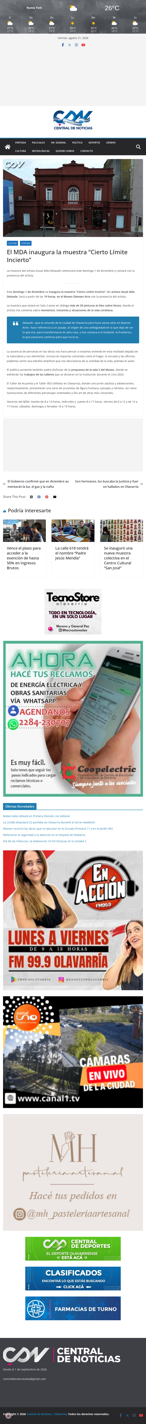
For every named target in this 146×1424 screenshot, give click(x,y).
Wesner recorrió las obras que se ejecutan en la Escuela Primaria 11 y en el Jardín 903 (58, 828)
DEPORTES (94, 142)
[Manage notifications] (8, 1416)
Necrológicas (41, 151)
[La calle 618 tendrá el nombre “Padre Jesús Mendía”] (73, 522)
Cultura (20, 151)
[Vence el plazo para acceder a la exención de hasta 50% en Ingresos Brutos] (24, 522)
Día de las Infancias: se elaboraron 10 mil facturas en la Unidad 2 (44, 841)
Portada (20, 142)
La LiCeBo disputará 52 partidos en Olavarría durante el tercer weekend (49, 822)
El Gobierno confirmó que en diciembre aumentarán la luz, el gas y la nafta (38, 484)
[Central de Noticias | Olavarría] (7, 146)
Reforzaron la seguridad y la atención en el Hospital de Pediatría (44, 835)
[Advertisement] (73, 75)
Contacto (86, 151)
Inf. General (58, 142)
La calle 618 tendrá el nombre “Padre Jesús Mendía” (71, 553)
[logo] (62, 1348)
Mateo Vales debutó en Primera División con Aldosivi (36, 816)
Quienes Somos (65, 151)
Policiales (38, 142)
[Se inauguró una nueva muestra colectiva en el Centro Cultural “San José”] (121, 522)
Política (77, 142)
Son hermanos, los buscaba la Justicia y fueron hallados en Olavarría (106, 484)
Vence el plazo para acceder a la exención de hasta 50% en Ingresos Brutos (24, 558)
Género (111, 142)
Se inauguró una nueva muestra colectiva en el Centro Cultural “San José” (118, 558)
